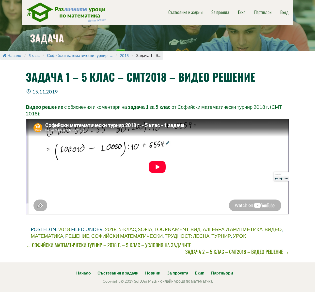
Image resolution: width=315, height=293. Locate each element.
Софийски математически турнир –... (79, 55)
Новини (152, 273)
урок (239, 236)
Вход (284, 12)
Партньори (262, 12)
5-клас (127, 229)
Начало (14, 55)
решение (77, 236)
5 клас (34, 55)
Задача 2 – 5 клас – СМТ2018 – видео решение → (237, 251)
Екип (241, 12)
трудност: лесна (187, 236)
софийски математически (127, 236)
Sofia (145, 229)
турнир (221, 236)
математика (47, 236)
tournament (171, 229)
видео (273, 229)
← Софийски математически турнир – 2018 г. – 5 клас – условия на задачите (108, 245)
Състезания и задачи (185, 12)
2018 (124, 55)
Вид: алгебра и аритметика (226, 229)
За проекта (220, 12)
